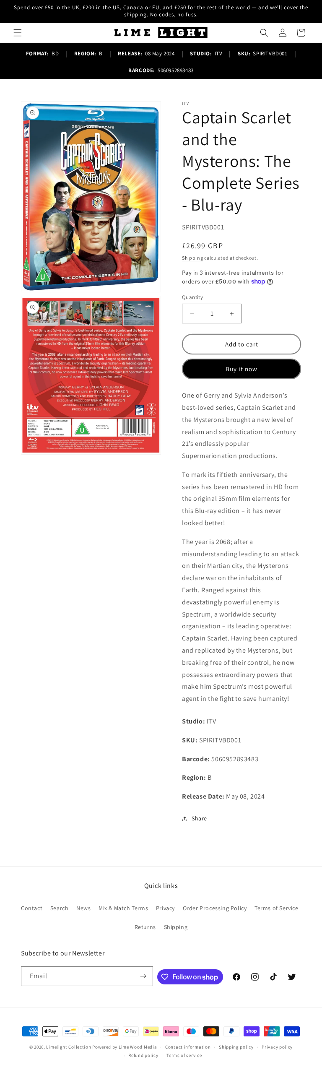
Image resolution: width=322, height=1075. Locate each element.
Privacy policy (277, 1047)
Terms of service (184, 1055)
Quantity (192, 297)
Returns (145, 927)
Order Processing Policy (215, 908)
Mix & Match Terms (123, 908)
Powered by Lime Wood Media (124, 1047)
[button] (17, 32)
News (83, 908)
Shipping (192, 258)
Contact (31, 908)
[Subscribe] (143, 976)
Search (59, 908)
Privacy (165, 908)
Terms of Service (276, 908)
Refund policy (143, 1055)
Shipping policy (236, 1047)
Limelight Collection (68, 1047)
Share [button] (199, 818)
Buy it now (241, 369)
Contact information (187, 1047)
